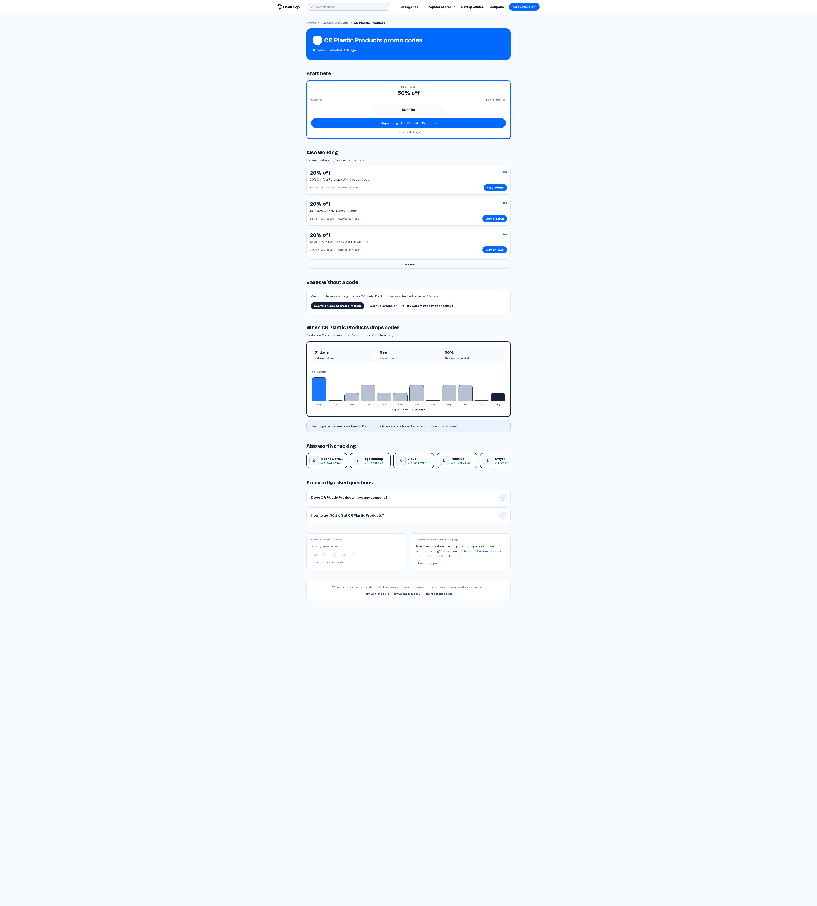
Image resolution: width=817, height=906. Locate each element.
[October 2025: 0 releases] (335, 400)
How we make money (406, 593)
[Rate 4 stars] (343, 554)
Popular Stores (439, 7)
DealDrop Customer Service (482, 551)
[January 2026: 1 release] (384, 397)
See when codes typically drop (337, 306)
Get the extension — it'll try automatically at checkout (411, 306)
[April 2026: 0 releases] (433, 400)
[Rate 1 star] (315, 554)
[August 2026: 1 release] (498, 397)
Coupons (497, 7)
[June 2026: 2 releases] (465, 393)
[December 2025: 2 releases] (368, 393)
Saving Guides (472, 7)
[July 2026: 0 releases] (481, 400)
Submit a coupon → (428, 563)
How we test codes (377, 593)
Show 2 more (408, 264)
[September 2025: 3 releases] (319, 389)
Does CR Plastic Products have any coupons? (407, 497)
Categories (409, 7)
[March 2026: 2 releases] (416, 393)
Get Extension (524, 7)
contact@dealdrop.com (446, 556)
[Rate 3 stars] (334, 554)
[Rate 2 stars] (325, 554)
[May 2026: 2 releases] (449, 393)
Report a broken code (438, 593)
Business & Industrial (335, 23)
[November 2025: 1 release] (351, 397)
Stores (311, 23)
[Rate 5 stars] (353, 554)
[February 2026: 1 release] (400, 397)
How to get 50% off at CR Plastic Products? (407, 515)
